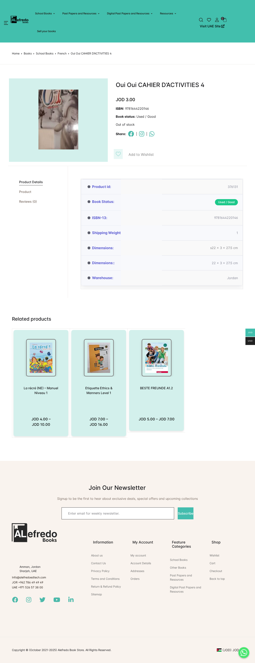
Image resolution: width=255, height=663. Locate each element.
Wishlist (214, 555)
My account (138, 555)
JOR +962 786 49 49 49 (27, 582)
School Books (43, 13)
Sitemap (96, 594)
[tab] (38, 182)
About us (97, 555)
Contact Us (98, 563)
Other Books (178, 567)
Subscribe (185, 513)
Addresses (137, 571)
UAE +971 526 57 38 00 (27, 587)
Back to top (217, 578)
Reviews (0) (28, 202)
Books (28, 53)
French (62, 53)
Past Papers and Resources (79, 13)
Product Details (31, 182)
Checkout (216, 571)
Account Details (140, 563)
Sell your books (46, 31)
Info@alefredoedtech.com (29, 577)
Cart (212, 563)
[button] (6, 23)
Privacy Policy (100, 571)
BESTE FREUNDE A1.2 (156, 388)
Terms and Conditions (105, 578)
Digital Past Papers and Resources (128, 13)
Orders (134, 578)
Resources (166, 13)
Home (16, 53)
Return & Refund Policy (106, 586)
